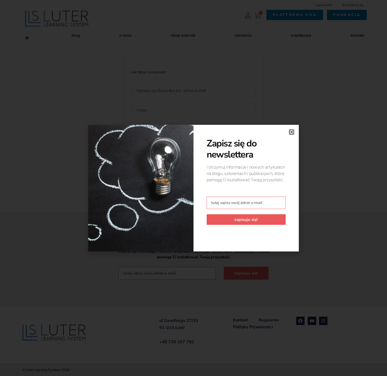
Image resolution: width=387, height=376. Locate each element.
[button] (292, 132)
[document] (193, 188)
